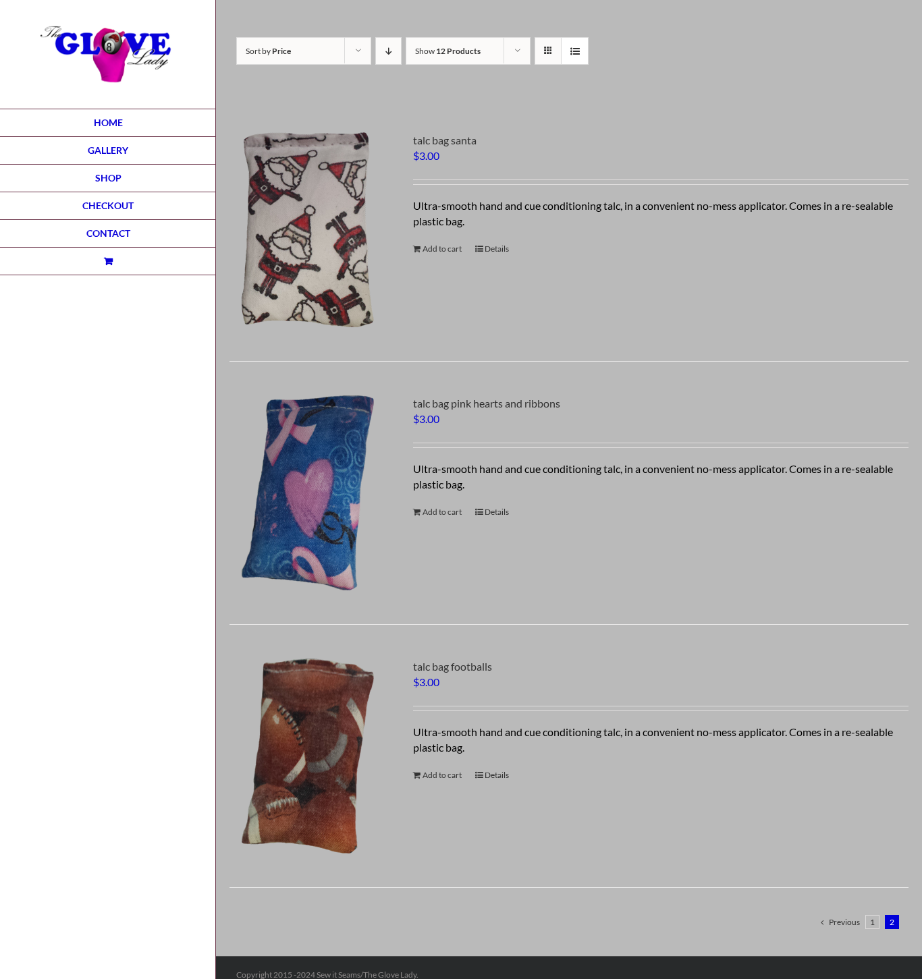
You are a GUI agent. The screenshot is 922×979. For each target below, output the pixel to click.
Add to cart (442, 249)
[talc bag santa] (307, 229)
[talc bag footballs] (307, 756)
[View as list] (575, 51)
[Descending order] (388, 51)
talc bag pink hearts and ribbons (486, 403)
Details (497, 249)
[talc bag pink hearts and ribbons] (307, 492)
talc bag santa (445, 140)
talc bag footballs (452, 666)
